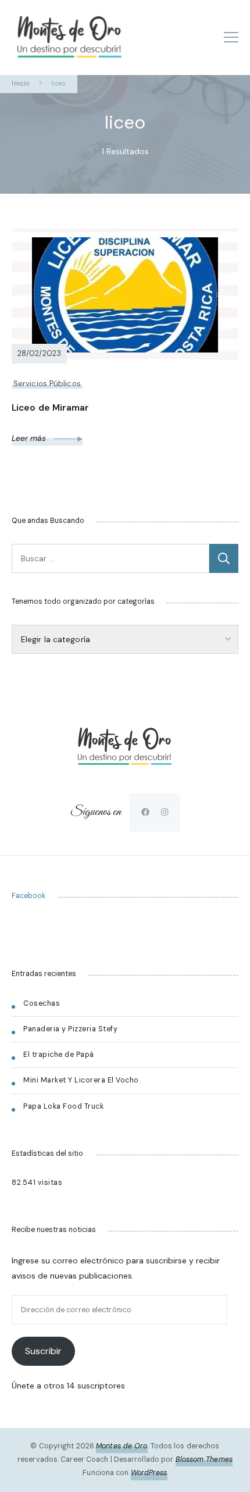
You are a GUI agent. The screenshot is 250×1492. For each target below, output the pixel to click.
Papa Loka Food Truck (63, 1106)
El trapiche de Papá (58, 1054)
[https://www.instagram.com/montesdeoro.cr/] (164, 812)
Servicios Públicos (47, 384)
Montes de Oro (121, 1446)
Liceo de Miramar (51, 408)
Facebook (28, 895)
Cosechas (41, 1003)
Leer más (30, 438)
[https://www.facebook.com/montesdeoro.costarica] (145, 812)
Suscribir (43, 1351)
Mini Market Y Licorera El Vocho (82, 1080)
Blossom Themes (204, 1459)
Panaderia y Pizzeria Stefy (70, 1029)
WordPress (149, 1472)
